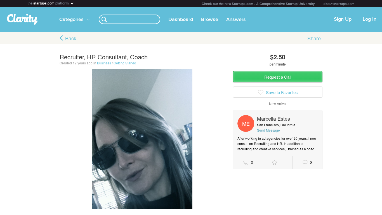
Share (314, 38)
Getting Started (125, 62)
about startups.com (339, 3)
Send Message (268, 130)
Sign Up (343, 19)
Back (70, 38)
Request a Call (277, 77)
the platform (48, 3)
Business (104, 62)
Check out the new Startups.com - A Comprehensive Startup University (258, 3)
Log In (369, 19)
